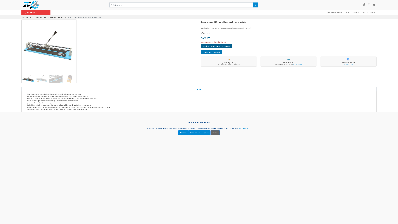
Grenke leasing (297, 64)
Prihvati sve (183, 133)
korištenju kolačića (245, 128)
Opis (199, 89)
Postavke (215, 133)
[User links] (364, 4)
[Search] (255, 4)
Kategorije (32, 13)
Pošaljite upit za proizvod (211, 52)
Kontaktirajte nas (335, 12)
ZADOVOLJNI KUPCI (369, 12)
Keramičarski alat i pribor (57, 17)
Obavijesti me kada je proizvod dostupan (216, 46)
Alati (31, 17)
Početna (25, 17)
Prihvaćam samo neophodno (199, 133)
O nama (356, 12)
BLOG (348, 12)
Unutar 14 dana (348, 64)
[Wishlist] (369, 4)
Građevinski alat (40, 17)
